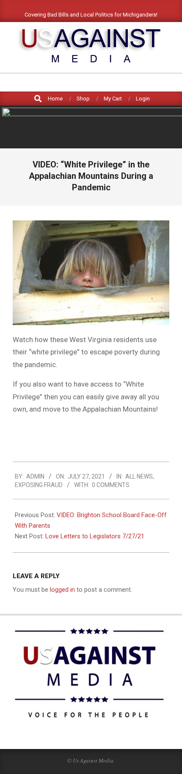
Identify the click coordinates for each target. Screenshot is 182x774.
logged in (62, 589)
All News (139, 476)
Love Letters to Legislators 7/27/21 (94, 536)
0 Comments (111, 485)
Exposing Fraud (39, 485)
